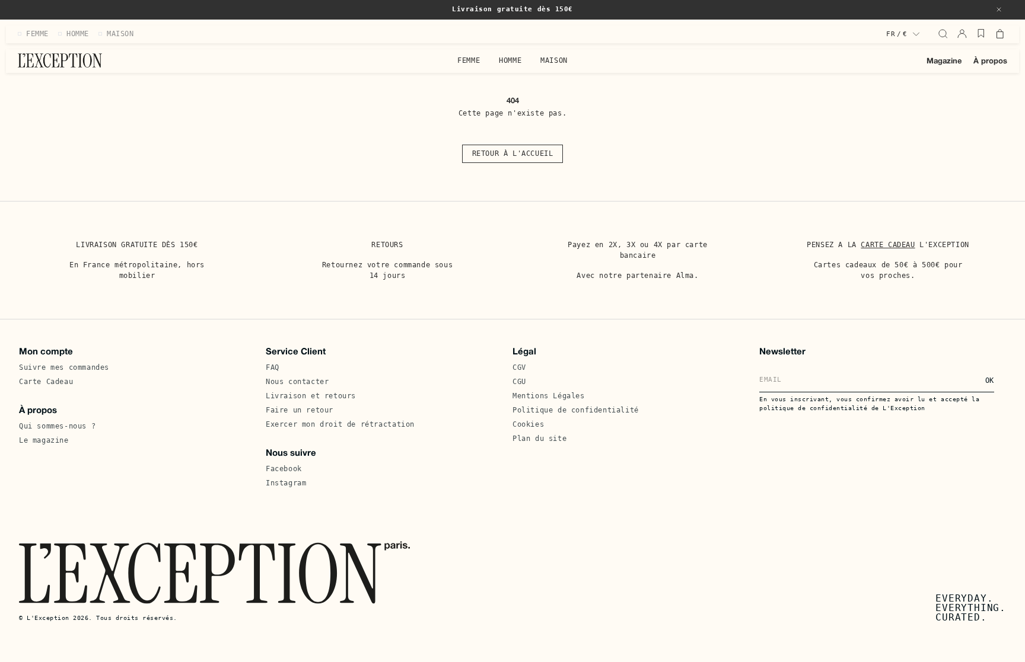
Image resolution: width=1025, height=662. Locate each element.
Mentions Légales (548, 396)
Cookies (528, 424)
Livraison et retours (311, 396)
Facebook (284, 469)
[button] (998, 9)
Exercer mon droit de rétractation (340, 424)
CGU (519, 382)
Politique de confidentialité (575, 410)
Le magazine (44, 440)
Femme (468, 60)
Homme (510, 60)
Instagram (286, 483)
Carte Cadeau (46, 382)
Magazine (944, 61)
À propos (990, 61)
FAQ (272, 367)
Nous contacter (297, 382)
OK (989, 380)
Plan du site (539, 438)
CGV (519, 367)
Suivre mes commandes (64, 367)
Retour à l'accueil (512, 153)
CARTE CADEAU (888, 245)
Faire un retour (299, 410)
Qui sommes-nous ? (57, 426)
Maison (554, 60)
